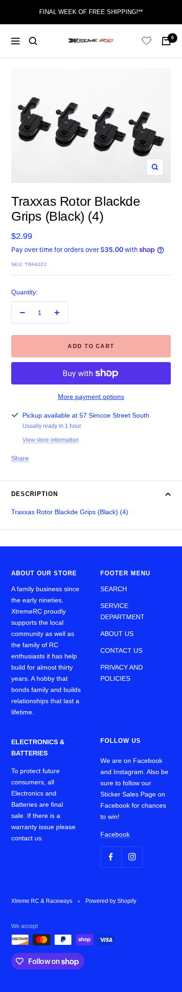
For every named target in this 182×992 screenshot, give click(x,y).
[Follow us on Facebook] (110, 856)
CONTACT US (121, 650)
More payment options (91, 396)
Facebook (115, 834)
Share (20, 458)
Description (34, 493)
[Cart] (166, 41)
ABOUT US (116, 633)
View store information (50, 440)
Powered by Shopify (110, 901)
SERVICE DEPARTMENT (122, 611)
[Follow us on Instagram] (131, 856)
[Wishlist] (146, 42)
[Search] (33, 41)
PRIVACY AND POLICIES (121, 673)
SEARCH (113, 589)
